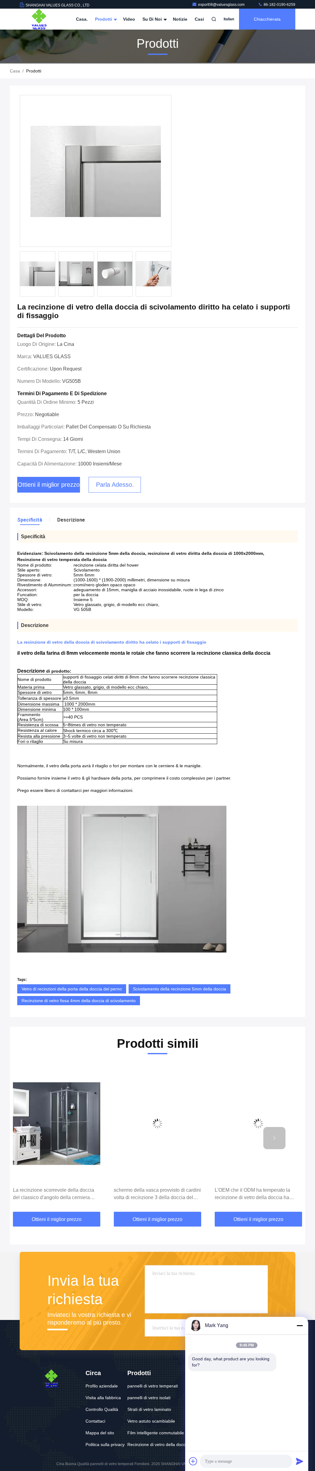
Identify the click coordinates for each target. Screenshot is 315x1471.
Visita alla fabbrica (103, 1397)
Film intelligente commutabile (155, 1432)
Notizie (180, 19)
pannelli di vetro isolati (148, 1397)
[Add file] (193, 1461)
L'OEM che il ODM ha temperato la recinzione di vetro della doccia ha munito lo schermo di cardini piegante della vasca (255, 1194)
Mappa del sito (100, 1432)
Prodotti (104, 19)
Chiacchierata (267, 19)
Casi (199, 19)
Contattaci (95, 1421)
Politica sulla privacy (105, 1444)
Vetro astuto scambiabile (151, 1421)
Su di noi (152, 19)
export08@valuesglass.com (221, 4)
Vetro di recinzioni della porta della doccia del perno (72, 988)
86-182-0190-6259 (279, 4)
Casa (15, 70)
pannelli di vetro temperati (152, 1385)
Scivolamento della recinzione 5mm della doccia (179, 988)
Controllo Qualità (102, 1409)
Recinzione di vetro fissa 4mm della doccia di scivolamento (79, 1000)
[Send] (300, 1461)
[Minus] (299, 1325)
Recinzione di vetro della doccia (158, 1444)
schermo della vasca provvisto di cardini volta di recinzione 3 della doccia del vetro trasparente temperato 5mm (157, 1194)
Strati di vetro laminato (149, 1409)
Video (129, 19)
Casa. (82, 19)
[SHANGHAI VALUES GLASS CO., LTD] (39, 19)
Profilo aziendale (102, 1385)
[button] (41, 1138)
